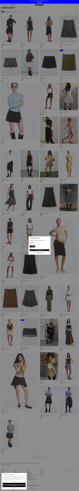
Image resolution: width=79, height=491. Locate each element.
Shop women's (38, 1)
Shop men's (41, 1)
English (32, 246)
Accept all (14, 483)
